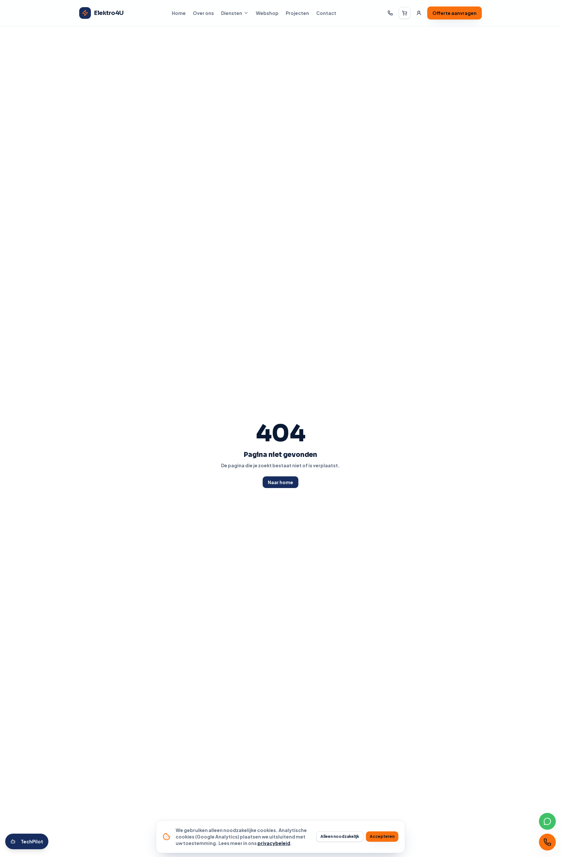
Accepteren (382, 836)
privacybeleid (273, 843)
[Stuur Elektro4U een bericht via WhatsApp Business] (547, 821)
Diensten (231, 13)
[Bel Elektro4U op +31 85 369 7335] (547, 842)
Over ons (203, 13)
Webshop (267, 13)
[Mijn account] (419, 13)
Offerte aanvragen (454, 13)
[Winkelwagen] (404, 13)
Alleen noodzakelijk (339, 836)
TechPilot (32, 841)
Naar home (280, 482)
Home (179, 13)
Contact (326, 13)
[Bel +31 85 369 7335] (390, 13)
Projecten (297, 13)
